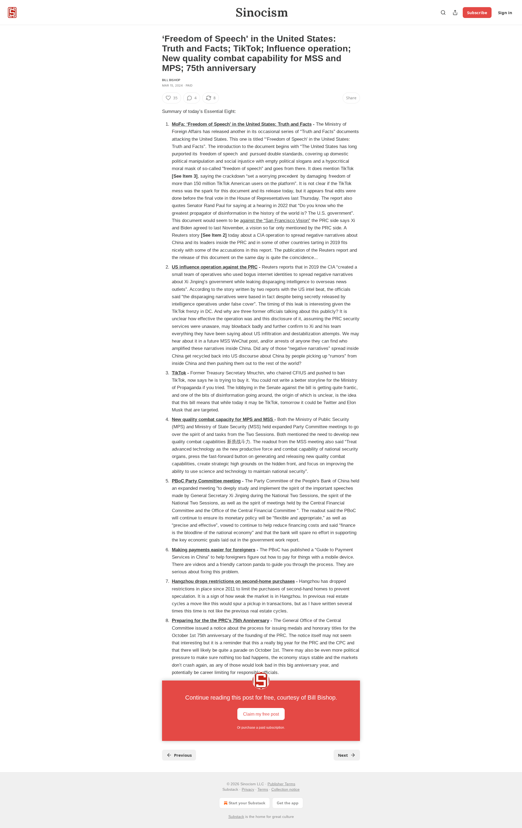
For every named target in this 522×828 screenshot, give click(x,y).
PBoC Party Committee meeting (206, 481)
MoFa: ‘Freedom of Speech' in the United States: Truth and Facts (242, 124)
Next (343, 755)
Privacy (248, 789)
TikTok (179, 372)
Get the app (288, 803)
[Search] (443, 12)
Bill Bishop (171, 80)
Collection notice (285, 789)
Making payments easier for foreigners (213, 549)
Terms (262, 789)
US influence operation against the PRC (214, 267)
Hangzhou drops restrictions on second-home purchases (233, 581)
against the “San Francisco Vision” (275, 220)
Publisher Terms (281, 784)
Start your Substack (247, 803)
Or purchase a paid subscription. (261, 727)
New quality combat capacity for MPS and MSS (223, 419)
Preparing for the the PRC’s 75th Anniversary (220, 620)
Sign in (505, 12)
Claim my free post (261, 714)
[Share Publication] (455, 12)
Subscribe (477, 12)
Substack (236, 816)
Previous (183, 755)
